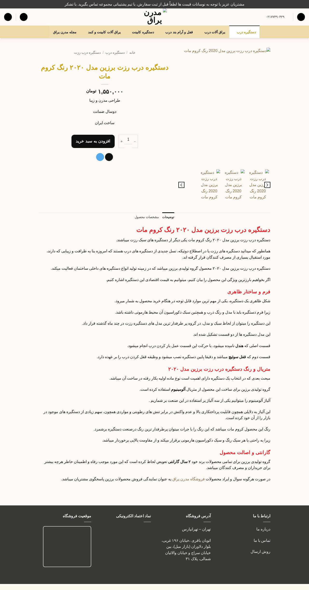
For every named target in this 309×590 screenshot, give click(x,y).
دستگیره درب (246, 32)
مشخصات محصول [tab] (147, 217)
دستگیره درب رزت (87, 52)
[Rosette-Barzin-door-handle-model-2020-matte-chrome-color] (224, 107)
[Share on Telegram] (100, 157)
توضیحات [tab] (168, 217)
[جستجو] (301, 17)
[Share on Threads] (109, 157)
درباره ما (263, 529)
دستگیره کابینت (143, 32)
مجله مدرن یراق (65, 32)
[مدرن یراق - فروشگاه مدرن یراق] (154, 17)
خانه (132, 52)
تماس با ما (261, 540)
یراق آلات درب (214, 32)
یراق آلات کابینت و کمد (104, 32)
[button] (24, 17)
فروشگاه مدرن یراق (188, 479)
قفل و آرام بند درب (179, 32)
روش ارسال (260, 552)
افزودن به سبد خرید (93, 141)
